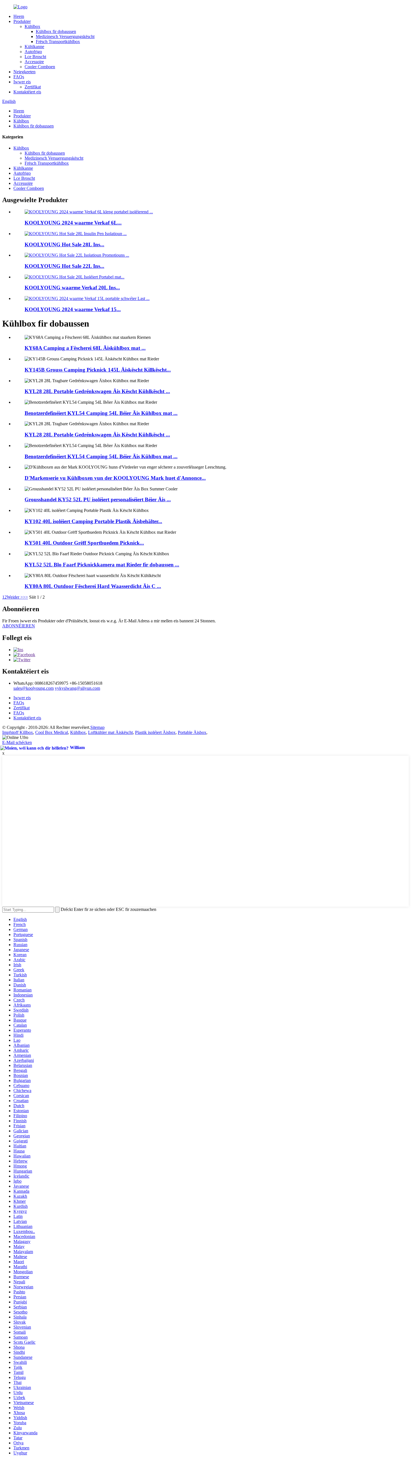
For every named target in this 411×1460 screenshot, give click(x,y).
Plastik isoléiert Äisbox (155, 732)
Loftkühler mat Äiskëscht (110, 732)
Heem (18, 16)
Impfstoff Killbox (17, 732)
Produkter (22, 21)
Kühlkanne (34, 46)
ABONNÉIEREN (18, 625)
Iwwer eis (22, 81)
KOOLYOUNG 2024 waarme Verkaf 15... (73, 309)
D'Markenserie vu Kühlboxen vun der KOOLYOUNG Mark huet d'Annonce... (115, 478)
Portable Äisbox (192, 732)
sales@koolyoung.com (33, 688)
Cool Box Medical (51, 732)
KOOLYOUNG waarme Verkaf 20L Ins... (72, 287)
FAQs (18, 76)
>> (25, 597)
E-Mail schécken (17, 742)
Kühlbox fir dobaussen (56, 31)
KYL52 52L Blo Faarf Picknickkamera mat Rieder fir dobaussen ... (102, 565)
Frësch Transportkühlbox (58, 41)
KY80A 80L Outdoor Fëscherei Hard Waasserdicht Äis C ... (93, 586)
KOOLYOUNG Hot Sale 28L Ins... (64, 244)
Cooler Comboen (40, 66)
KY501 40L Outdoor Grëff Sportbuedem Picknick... (84, 543)
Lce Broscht (35, 56)
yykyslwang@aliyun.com (77, 688)
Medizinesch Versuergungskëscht (65, 36)
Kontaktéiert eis (27, 91)
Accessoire (34, 61)
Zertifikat (33, 86)
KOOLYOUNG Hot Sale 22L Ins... (64, 266)
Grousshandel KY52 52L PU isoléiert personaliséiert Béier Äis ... (98, 499)
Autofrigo (33, 51)
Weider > (15, 597)
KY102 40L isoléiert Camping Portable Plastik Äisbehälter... (93, 521)
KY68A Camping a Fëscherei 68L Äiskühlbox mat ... (85, 348)
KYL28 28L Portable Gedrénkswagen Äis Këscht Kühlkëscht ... (97, 391)
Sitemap (97, 727)
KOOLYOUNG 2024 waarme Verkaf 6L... (73, 223)
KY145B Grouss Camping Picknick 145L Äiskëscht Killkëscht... (98, 370)
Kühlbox (32, 26)
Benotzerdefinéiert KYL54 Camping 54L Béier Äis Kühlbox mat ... (101, 413)
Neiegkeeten (24, 71)
